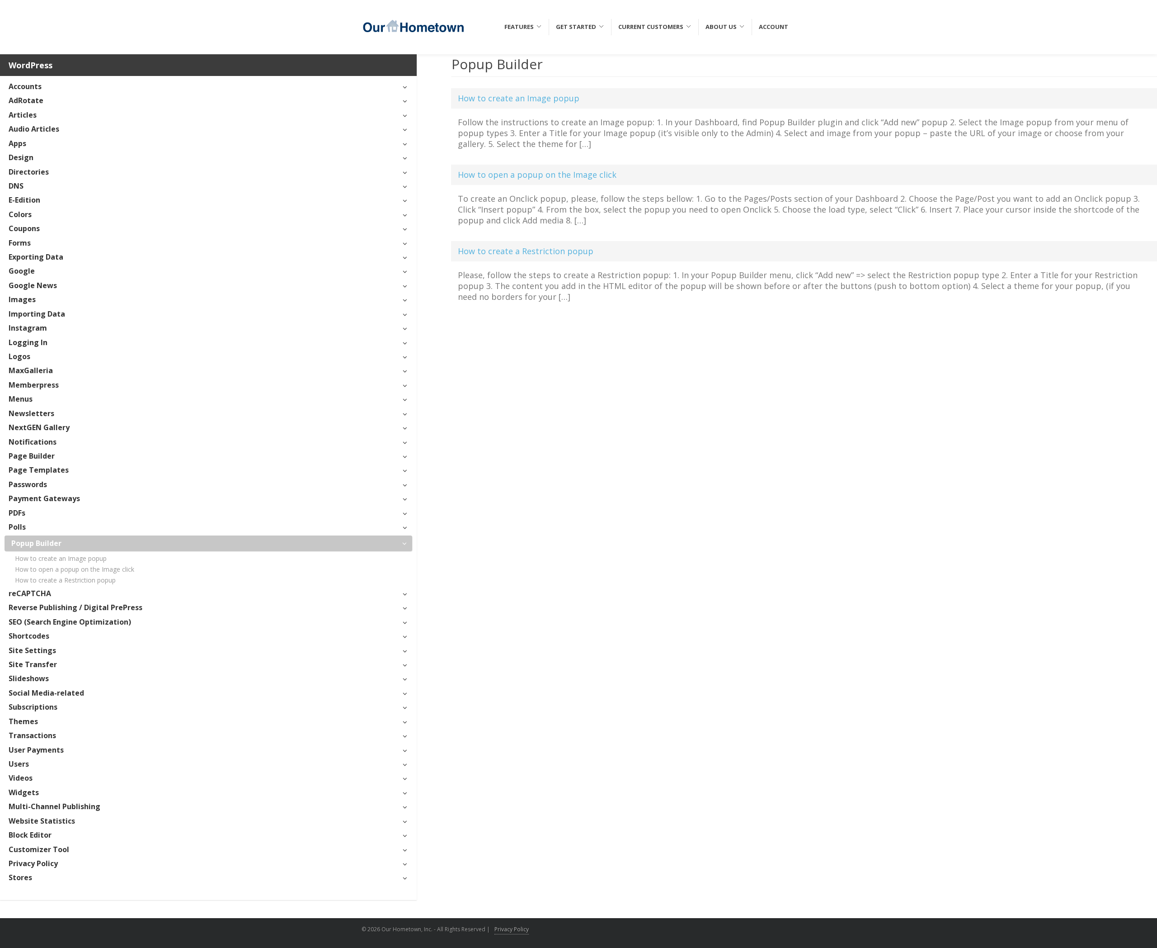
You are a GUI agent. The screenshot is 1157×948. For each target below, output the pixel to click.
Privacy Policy (33, 863)
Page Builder (32, 456)
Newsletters (31, 413)
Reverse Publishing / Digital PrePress (75, 607)
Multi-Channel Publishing (54, 806)
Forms (20, 243)
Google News (33, 285)
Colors (20, 214)
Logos (19, 356)
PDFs (17, 513)
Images (22, 299)
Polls (17, 527)
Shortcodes (29, 636)
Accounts (25, 86)
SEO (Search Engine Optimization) (70, 622)
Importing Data (37, 314)
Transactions (32, 735)
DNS (16, 186)
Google (22, 271)
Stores (20, 877)
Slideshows (29, 678)
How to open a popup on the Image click (74, 569)
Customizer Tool (39, 849)
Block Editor (30, 835)
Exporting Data (36, 257)
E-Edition (24, 200)
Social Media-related (46, 693)
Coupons (24, 228)
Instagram (28, 328)
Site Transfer (33, 664)
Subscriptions (33, 707)
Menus (21, 399)
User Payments (36, 750)
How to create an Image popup (61, 558)
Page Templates (39, 470)
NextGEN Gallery (39, 427)
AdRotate (26, 100)
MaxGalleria (31, 370)
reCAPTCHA (30, 593)
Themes (23, 721)
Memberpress (34, 385)
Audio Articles (34, 129)
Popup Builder (36, 543)
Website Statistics (42, 821)
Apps (17, 143)
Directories (29, 172)
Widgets (24, 792)
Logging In (28, 342)
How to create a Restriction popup (65, 580)
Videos (21, 778)
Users (19, 764)
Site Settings (32, 650)
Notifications (32, 442)
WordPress (30, 65)
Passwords (28, 484)
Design (21, 157)
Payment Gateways (44, 498)
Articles (23, 115)
